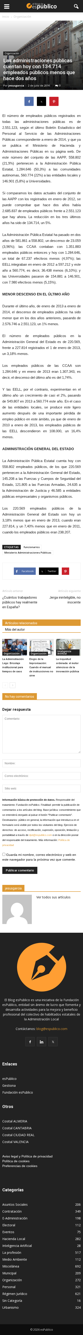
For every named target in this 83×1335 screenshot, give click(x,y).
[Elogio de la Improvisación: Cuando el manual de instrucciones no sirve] (41, 647)
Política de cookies (16, 1161)
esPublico (9, 1078)
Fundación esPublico (17, 1092)
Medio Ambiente (14, 1259)
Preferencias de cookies (19, 1166)
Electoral (8, 1225)
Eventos (8, 1232)
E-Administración (14, 1218)
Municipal (9, 1273)
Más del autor (15, 629)
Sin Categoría (12, 1300)
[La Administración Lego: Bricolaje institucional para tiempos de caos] (14, 647)
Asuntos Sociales (15, 1204)
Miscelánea (10, 1266)
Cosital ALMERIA (14, 1121)
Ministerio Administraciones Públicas (27, 552)
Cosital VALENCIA (15, 1142)
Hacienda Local (13, 1239)
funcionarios (32, 547)
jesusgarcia (16, 85)
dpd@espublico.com (40, 835)
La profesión (11, 1252)
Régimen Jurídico (14, 1294)
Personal (8, 1287)
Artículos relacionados (21, 623)
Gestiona (9, 1085)
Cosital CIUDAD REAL (18, 1135)
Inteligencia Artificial (64, 652)
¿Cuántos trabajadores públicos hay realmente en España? (19, 602)
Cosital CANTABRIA (17, 1128)
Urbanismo (10, 1307)
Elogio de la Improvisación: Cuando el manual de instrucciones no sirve (41, 667)
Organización (12, 53)
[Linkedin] (41, 1041)
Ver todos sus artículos (53, 897)
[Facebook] (30, 1041)
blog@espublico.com (51, 1029)
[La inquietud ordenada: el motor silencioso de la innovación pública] (68, 647)
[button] (76, 6)
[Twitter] (53, 1041)
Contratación (12, 1211)
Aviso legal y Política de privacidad (27, 1156)
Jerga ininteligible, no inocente (65, 599)
